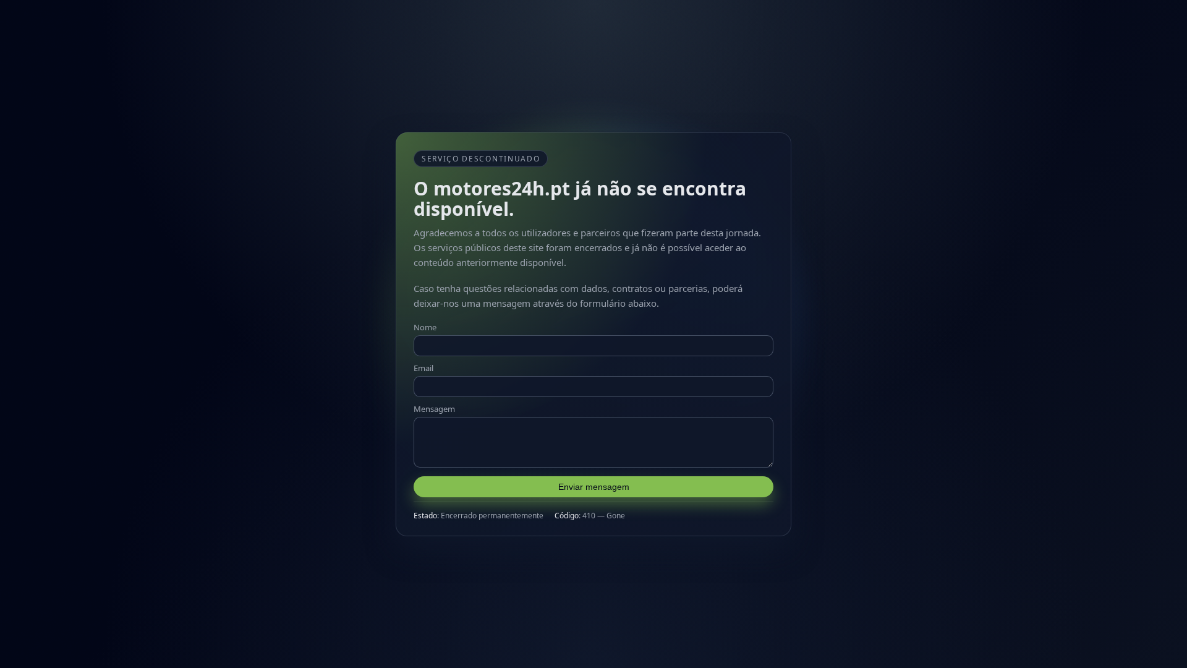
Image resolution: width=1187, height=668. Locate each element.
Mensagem (434, 408)
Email (423, 368)
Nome (425, 327)
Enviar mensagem (593, 487)
